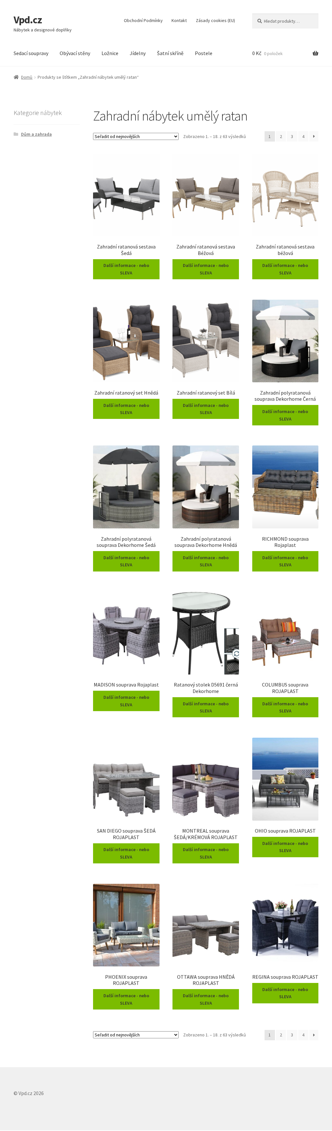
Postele (203, 53)
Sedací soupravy (31, 53)
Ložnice (109, 53)
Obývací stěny (75, 53)
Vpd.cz (28, 19)
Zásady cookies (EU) (215, 20)
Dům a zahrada (36, 134)
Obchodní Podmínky (143, 20)
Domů (26, 77)
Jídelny (138, 53)
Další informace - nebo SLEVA (126, 269)
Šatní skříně (170, 53)
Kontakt (179, 20)
